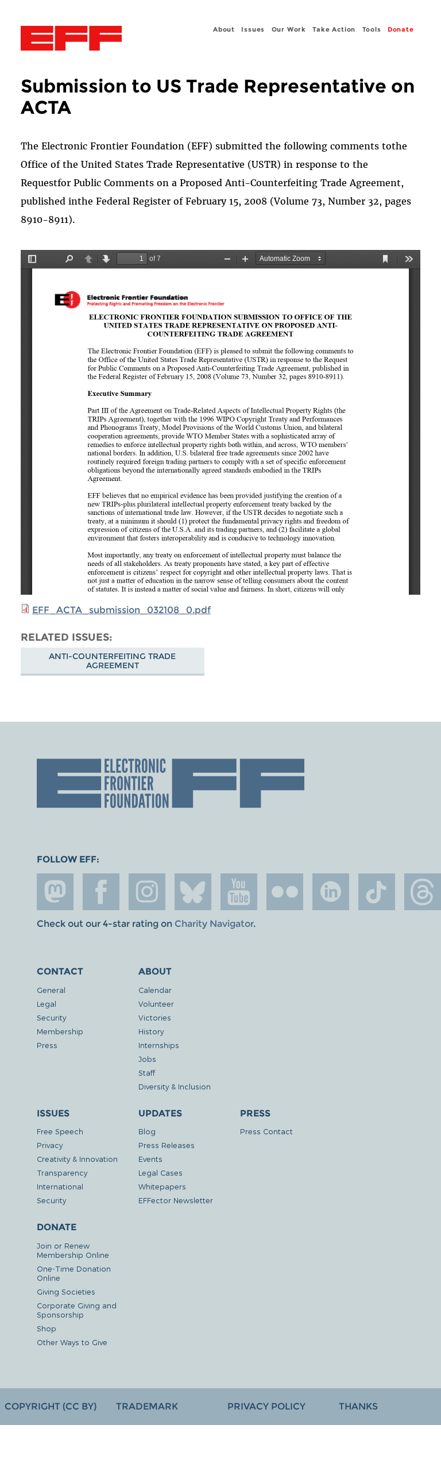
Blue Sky (193, 891)
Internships (158, 1045)
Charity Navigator (214, 923)
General (51, 989)
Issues (253, 29)
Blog (147, 1131)
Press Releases (166, 1145)
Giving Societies (66, 1291)
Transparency (62, 1172)
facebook (101, 891)
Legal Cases (160, 1172)
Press (47, 1045)
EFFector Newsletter (175, 1200)
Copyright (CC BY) (50, 1406)
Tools (371, 29)
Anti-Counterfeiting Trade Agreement (112, 661)
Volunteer (156, 1003)
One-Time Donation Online (74, 1273)
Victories (154, 1017)
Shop (46, 1328)
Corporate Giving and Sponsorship (77, 1310)
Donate (401, 29)
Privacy (50, 1145)
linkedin (330, 891)
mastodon (55, 891)
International (60, 1186)
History (151, 1031)
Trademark (147, 1406)
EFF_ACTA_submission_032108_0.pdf (121, 609)
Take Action (333, 29)
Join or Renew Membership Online (73, 1250)
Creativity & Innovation (77, 1158)
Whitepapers (162, 1186)
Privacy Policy (266, 1406)
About (224, 29)
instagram (147, 891)
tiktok (376, 891)
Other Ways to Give (72, 1342)
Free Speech (60, 1131)
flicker (284, 891)
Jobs (147, 1058)
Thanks (358, 1406)
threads (422, 891)
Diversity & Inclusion (174, 1086)
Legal (46, 1003)
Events (150, 1158)
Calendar (155, 989)
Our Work (289, 29)
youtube (238, 891)
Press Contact (266, 1131)
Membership (60, 1031)
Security (51, 1017)
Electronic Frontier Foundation (71, 39)
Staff (146, 1072)
